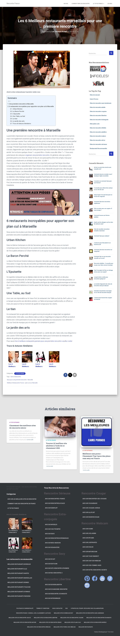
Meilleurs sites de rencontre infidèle (95, 622)
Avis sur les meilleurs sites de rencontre (22, 499)
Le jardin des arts (18, 121)
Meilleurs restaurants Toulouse (19, 587)
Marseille (30, 379)
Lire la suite (30, 439)
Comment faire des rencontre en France (22, 503)
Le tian (15, 119)
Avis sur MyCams (88, 538)
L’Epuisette (16, 114)
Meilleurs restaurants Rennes (18, 582)
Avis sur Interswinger (52, 598)
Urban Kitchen (17, 109)
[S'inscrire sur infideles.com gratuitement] (99, 76)
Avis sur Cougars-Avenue (91, 508)
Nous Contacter (57, 608)
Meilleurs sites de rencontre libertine (45, 617)
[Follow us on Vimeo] (110, 578)
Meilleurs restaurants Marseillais (20, 578)
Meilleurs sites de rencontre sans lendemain (90, 613)
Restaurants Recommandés (98, 148)
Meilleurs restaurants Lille (17, 569)
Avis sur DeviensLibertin (53, 584)
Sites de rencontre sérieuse (98, 144)
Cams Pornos (94, 99)
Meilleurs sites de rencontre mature (25, 622)
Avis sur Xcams (87, 529)
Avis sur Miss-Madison (53, 543)
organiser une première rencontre (37, 155)
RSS (66, 608)
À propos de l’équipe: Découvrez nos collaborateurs (87, 608)
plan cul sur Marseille (31, 383)
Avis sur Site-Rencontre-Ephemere (57, 568)
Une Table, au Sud (19, 116)
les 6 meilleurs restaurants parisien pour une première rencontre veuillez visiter (43, 341)
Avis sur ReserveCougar (90, 517)
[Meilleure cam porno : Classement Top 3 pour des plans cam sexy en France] (96, 432)
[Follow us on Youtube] (102, 578)
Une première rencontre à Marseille (21, 104)
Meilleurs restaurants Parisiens (19, 596)
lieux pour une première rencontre (17, 379)
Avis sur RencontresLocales (55, 503)
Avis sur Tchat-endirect (90, 556)
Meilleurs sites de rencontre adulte (20, 617)
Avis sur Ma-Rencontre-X (53, 573)
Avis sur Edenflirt (51, 508)
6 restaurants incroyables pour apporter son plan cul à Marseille (31, 106)
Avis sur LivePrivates (89, 542)
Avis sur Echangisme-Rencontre (56, 589)
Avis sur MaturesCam (89, 551)
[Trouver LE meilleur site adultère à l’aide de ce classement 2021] (60, 426)
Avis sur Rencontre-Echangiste (56, 593)
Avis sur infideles (51, 524)
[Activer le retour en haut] (116, 632)
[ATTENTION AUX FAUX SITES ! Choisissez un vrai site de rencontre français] (42, 202)
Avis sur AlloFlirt (88, 512)
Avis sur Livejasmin (89, 533)
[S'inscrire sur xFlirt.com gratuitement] (98, 83)
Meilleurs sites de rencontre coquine (71, 617)
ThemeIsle (110, 632)
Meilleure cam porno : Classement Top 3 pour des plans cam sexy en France (96, 456)
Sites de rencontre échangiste (99, 119)
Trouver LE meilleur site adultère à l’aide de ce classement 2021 (56, 445)
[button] (103, 3)
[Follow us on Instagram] (87, 585)
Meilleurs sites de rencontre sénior (50, 622)
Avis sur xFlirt (50, 559)
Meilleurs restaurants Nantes (18, 573)
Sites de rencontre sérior (97, 140)
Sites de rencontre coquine (98, 111)
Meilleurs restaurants (86, 627)
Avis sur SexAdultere (52, 547)
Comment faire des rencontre (80, 3)
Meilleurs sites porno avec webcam (64, 627)
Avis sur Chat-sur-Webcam (91, 560)
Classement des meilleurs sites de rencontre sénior (22, 426)
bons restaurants (16, 376)
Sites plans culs (94, 124)
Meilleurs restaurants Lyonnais (19, 591)
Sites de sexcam (95, 95)
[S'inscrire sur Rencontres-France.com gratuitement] (98, 68)
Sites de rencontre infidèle (98, 128)
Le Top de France (98, 3)
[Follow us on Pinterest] (87, 578)
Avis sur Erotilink (51, 563)
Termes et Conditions (42, 608)
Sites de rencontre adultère (98, 132)
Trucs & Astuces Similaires (22, 123)
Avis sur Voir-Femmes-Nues (91, 565)
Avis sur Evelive (87, 547)
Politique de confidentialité (24, 608)
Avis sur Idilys (50, 533)
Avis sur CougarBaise (89, 503)
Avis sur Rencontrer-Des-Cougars (94, 498)
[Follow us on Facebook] (94, 578)
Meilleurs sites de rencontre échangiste (98, 617)
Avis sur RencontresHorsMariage (57, 538)
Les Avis (109, 3)
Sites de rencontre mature (98, 136)
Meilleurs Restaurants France (15, 383)
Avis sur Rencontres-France (55, 498)
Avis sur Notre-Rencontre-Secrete (94, 570)
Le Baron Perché (18, 111)
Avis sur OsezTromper (52, 529)
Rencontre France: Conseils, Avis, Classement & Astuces (33, 613)
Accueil (65, 3)
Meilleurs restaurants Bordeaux (19, 564)
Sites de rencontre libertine (98, 115)
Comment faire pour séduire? (101, 236)
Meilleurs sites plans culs (72, 622)
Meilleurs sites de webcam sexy (63, 613)
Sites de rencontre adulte (97, 107)
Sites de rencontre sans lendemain (100, 103)
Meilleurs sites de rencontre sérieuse (39, 627)
